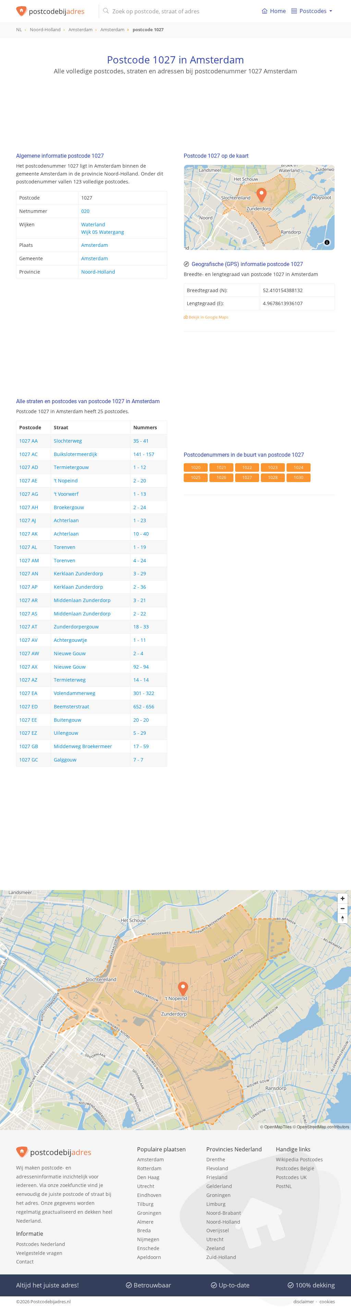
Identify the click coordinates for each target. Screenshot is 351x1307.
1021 (221, 467)
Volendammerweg (74, 693)
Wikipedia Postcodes (299, 1159)
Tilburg (145, 1204)
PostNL (284, 1186)
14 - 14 (141, 679)
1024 (298, 467)
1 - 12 (139, 467)
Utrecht (145, 1186)
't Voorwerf (66, 494)
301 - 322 (143, 693)
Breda (144, 1230)
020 (85, 211)
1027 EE (28, 720)
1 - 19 (139, 547)
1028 (273, 477)
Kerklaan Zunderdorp (78, 573)
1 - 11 (139, 640)
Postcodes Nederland (40, 1244)
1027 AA (28, 440)
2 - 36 (139, 587)
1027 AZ (28, 679)
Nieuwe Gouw (70, 653)
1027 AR (28, 600)
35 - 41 (141, 440)
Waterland (93, 224)
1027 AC (28, 454)
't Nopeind (66, 480)
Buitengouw (67, 720)
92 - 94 (141, 666)
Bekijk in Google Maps (208, 317)
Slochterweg (68, 440)
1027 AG (28, 494)
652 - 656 (143, 706)
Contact (25, 1261)
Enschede (148, 1248)
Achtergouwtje (70, 640)
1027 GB (28, 746)
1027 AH (28, 507)
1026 (221, 477)
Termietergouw (71, 467)
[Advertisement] (175, 106)
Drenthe (215, 1159)
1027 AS (28, 613)
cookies (327, 1301)
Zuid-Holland (221, 1257)
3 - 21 (139, 600)
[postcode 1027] (54, 11)
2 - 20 (139, 480)
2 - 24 (139, 507)
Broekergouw (69, 507)
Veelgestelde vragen (39, 1253)
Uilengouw (66, 733)
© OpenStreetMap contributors (321, 1126)
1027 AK (28, 533)
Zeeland (215, 1248)
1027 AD (28, 467)
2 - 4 (138, 653)
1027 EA (28, 693)
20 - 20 (141, 720)
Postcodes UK (291, 1177)
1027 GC (28, 759)
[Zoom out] (343, 908)
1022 (247, 467)
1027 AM (29, 560)
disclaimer (303, 1301)
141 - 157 (143, 454)
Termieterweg (70, 679)
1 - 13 (139, 494)
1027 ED (28, 706)
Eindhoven (149, 1195)
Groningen (149, 1213)
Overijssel (217, 1230)
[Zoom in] (343, 898)
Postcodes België (295, 1168)
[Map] (259, 207)
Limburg (216, 1204)
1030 (298, 477)
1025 (196, 477)
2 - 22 (139, 613)
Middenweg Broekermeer (83, 746)
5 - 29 (139, 733)
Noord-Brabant (223, 1213)
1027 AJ (27, 520)
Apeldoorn (149, 1257)
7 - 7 (138, 759)
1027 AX (28, 666)
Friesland (217, 1177)
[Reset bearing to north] (343, 918)
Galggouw (65, 759)
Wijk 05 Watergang (102, 232)
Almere (145, 1222)
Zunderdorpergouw (76, 626)
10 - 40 (141, 533)
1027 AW (29, 653)
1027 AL (28, 547)
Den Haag (148, 1177)
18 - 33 (141, 626)
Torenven (64, 547)
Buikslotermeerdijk (75, 454)
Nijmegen (148, 1239)
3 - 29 (139, 573)
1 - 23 (139, 520)
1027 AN (28, 573)
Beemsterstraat (71, 706)
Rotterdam (149, 1168)
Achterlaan (66, 520)
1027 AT (28, 626)
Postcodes (313, 11)
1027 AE (28, 480)
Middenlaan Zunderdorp (82, 600)
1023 (273, 467)
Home (278, 11)
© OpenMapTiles (276, 1126)
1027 (247, 477)
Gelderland (219, 1186)
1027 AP (28, 587)
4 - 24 (139, 560)
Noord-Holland (98, 271)
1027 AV (28, 640)
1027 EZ (28, 733)
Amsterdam (94, 245)
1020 (196, 467)
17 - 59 (141, 746)
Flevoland (217, 1168)
